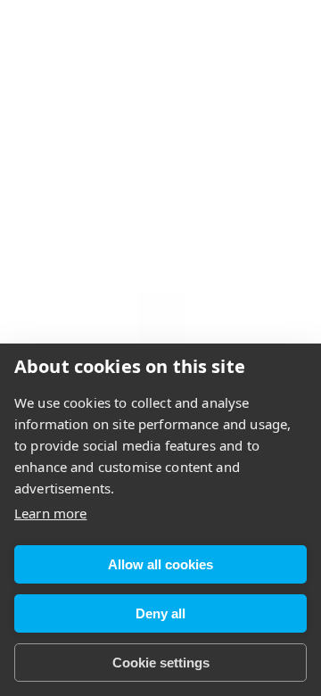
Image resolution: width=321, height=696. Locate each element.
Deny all (160, 613)
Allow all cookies (160, 564)
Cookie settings (161, 662)
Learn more (50, 513)
